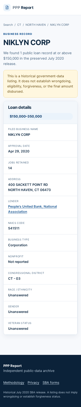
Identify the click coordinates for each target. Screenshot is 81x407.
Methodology (13, 382)
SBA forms (51, 382)
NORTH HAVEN (36, 24)
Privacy (33, 382)
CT (19, 24)
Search (8, 24)
